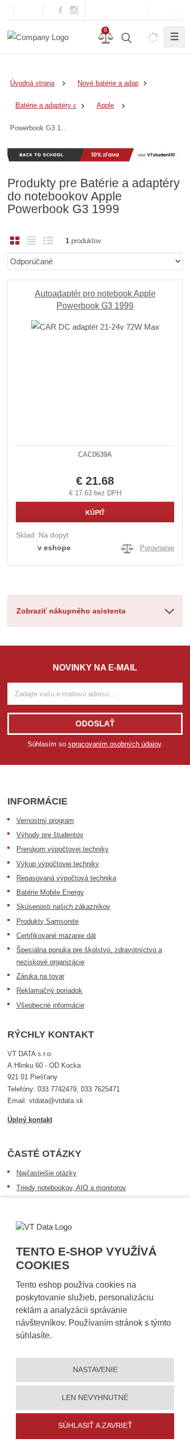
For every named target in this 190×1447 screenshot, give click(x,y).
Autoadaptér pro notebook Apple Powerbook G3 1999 (95, 299)
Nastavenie (95, 1369)
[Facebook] (60, 10)
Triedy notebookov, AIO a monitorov (71, 1188)
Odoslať (95, 723)
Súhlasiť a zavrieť (95, 1425)
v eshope (54, 547)
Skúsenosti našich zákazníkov (63, 907)
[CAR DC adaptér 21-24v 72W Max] (95, 367)
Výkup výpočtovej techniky (57, 864)
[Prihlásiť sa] (161, 10)
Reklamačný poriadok (49, 990)
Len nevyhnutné (95, 1397)
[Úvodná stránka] (38, 36)
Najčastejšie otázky (46, 1173)
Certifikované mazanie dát (56, 936)
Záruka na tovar (40, 976)
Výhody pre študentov (49, 835)
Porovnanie (157, 548)
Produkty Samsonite (47, 921)
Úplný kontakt (29, 1120)
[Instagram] (74, 10)
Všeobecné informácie (50, 1005)
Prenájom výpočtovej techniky (62, 849)
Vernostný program (45, 821)
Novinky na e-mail (95, 667)
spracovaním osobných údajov (114, 744)
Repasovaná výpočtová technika (66, 878)
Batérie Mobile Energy (50, 892)
